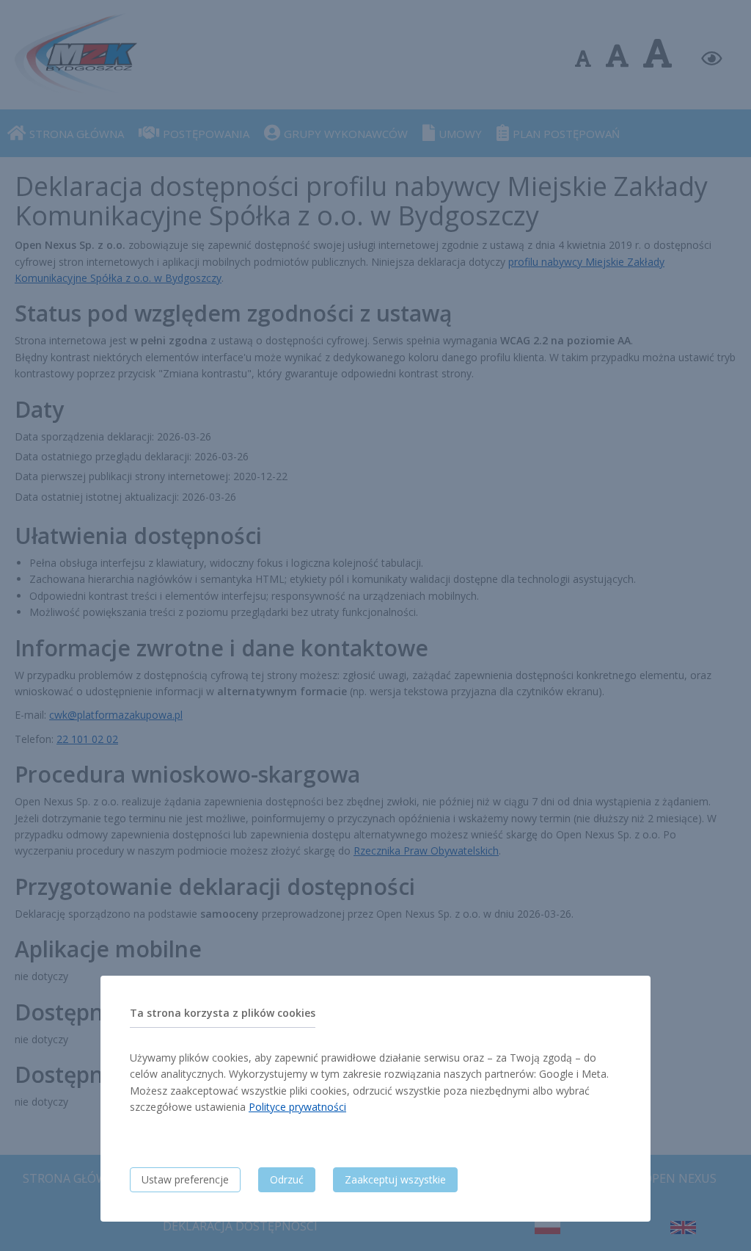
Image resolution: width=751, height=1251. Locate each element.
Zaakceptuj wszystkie (395, 1179)
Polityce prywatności (297, 1107)
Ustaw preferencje (185, 1179)
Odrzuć (287, 1179)
